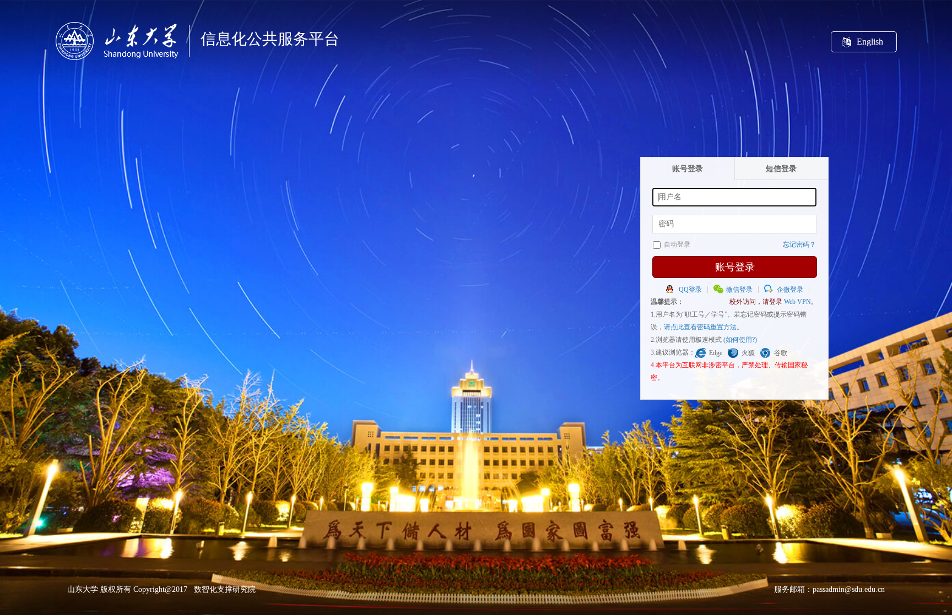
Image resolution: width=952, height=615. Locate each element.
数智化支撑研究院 (225, 589)
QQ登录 (690, 289)
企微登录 (790, 289)
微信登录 (739, 289)
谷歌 (780, 353)
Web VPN (797, 302)
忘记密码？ (799, 244)
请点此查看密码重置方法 (700, 327)
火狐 (748, 353)
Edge (715, 353)
